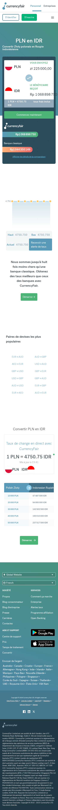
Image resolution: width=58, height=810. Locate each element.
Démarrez (29, 296)
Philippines (8, 676)
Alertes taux (37, 607)
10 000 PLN (13, 495)
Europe (38, 665)
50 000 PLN (13, 522)
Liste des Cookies (26, 701)
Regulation (46, 701)
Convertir (7, 652)
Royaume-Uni (17, 683)
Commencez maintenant (29, 114)
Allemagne (8, 669)
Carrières (7, 618)
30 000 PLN (13, 509)
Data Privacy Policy (13, 701)
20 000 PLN (13, 502)
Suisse (33, 680)
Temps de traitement (12, 647)
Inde (32, 669)
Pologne (21, 676)
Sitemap (35, 705)
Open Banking (38, 618)
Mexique (7, 673)
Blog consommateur (12, 601)
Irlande (40, 669)
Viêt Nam (44, 683)
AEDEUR (17, 364)
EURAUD (17, 356)
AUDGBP (40, 356)
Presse (5, 612)
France (47, 665)
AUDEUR (40, 392)
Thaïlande (45, 680)
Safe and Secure (25, 705)
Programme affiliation (42, 612)
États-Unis (31, 683)
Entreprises (50, 5)
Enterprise (36, 601)
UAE (5, 683)
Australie (7, 665)
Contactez (7, 623)
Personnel (35, 5)
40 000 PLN (13, 516)
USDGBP (17, 378)
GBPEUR (40, 371)
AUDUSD (17, 385)
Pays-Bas (19, 673)
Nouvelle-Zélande (35, 673)
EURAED (17, 392)
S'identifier (10, 17)
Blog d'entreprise (11, 607)
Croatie (28, 665)
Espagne (23, 680)
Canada (18, 665)
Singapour (33, 676)
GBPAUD (40, 378)
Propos (6, 596)
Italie (48, 669)
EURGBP (40, 385)
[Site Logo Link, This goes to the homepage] (13, 6)
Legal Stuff (38, 701)
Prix (4, 641)
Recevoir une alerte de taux (38, 244)
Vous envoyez (39, 62)
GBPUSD (17, 371)
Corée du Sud (10, 680)
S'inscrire (29, 17)
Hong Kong (21, 669)
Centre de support (11, 636)
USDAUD (41, 364)
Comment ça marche (41, 596)
